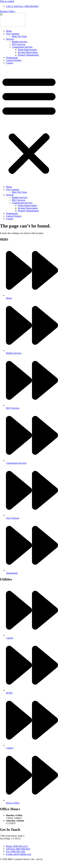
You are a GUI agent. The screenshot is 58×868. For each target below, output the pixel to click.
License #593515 (8, 841)
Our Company (12, 33)
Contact (9, 63)
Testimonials (12, 57)
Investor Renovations (28, 52)
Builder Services (19, 41)
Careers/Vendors (13, 60)
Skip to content (7, 1)
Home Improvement (27, 49)
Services (10, 39)
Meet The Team (19, 36)
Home (9, 31)
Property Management (28, 55)
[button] (29, 125)
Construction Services (22, 47)
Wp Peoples (49, 859)
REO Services (18, 44)
